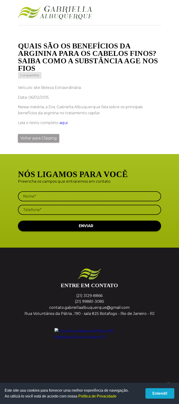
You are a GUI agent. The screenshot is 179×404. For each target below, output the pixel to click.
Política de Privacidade (97, 396)
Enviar (86, 226)
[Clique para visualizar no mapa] (89, 345)
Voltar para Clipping (38, 138)
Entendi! (159, 393)
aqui (63, 123)
